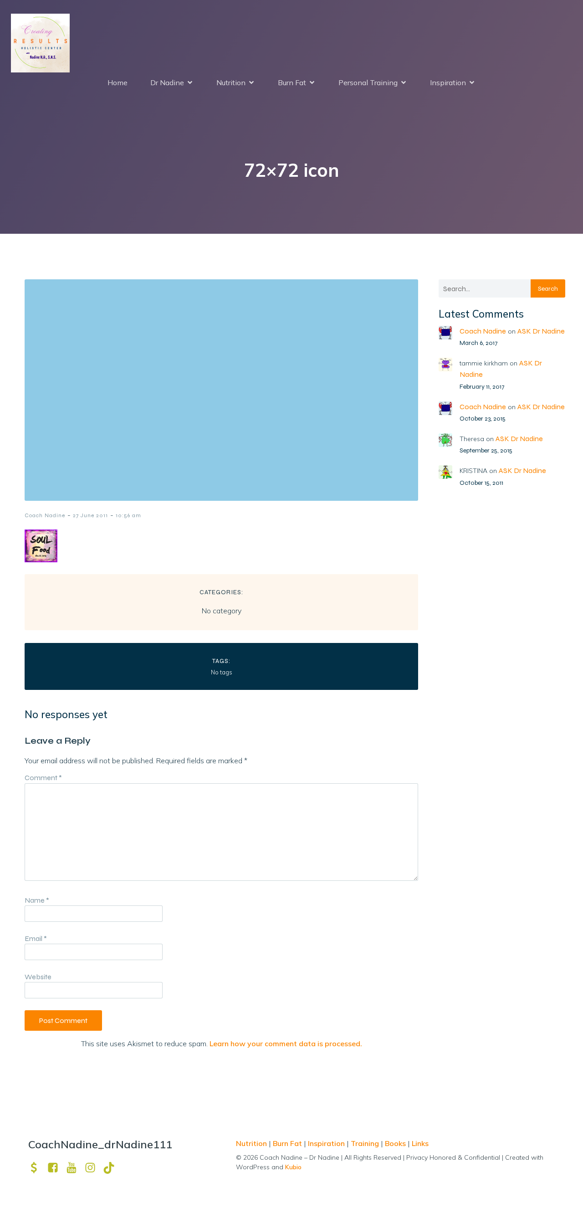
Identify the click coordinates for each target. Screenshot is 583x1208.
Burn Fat (288, 1143)
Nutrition (252, 1143)
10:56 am (128, 515)
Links (420, 1143)
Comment (43, 777)
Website (38, 976)
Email (36, 938)
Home (117, 82)
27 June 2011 (90, 515)
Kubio (293, 1167)
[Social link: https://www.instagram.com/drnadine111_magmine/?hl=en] (93, 1168)
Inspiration (326, 1143)
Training (365, 1143)
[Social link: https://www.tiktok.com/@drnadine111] (112, 1168)
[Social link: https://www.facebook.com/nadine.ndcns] (56, 1168)
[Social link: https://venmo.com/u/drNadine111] (37, 1168)
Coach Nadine (45, 515)
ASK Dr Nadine (541, 331)
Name (37, 900)
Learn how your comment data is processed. (286, 1043)
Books (395, 1143)
